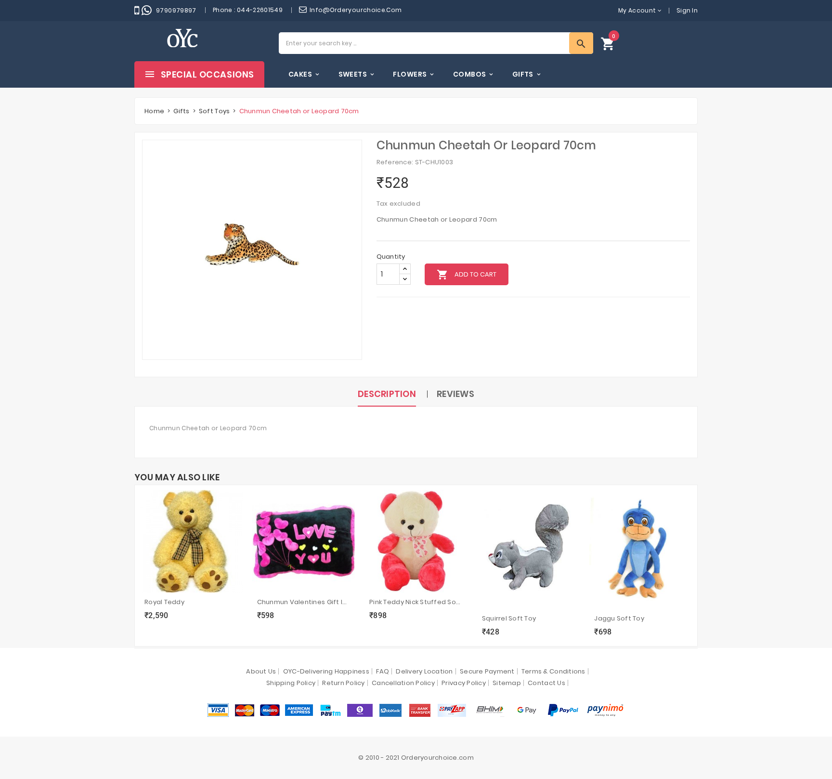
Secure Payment (487, 671)
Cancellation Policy (403, 683)
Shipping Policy (290, 683)
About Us (261, 671)
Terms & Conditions (553, 671)
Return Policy (343, 683)
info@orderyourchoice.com (356, 10)
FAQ (382, 671)
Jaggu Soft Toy (619, 618)
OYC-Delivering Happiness (326, 671)
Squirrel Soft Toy (509, 618)
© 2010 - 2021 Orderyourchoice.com (416, 757)
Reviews (455, 394)
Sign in (687, 10)
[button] (608, 43)
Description (387, 394)
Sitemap (507, 683)
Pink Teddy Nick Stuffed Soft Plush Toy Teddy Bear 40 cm (416, 602)
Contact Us (546, 683)
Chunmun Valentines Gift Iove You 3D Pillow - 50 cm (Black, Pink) (304, 602)
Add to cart (466, 274)
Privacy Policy (464, 683)
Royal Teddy (164, 602)
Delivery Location (424, 671)
